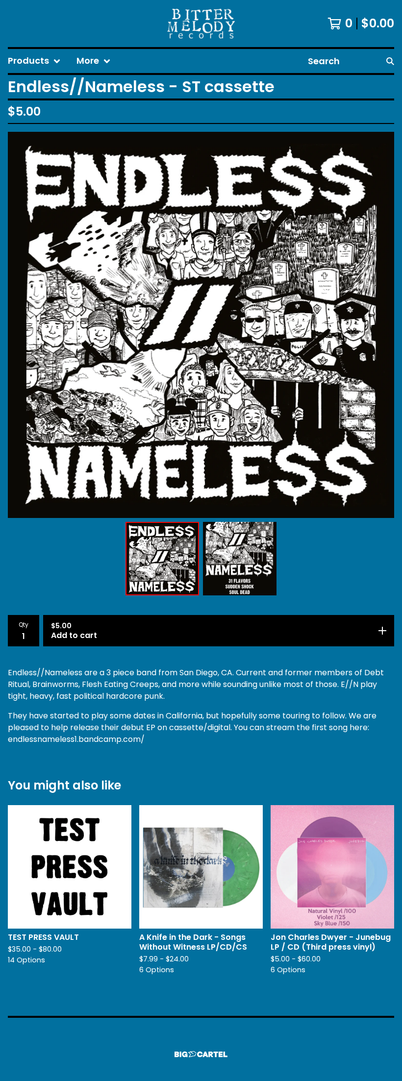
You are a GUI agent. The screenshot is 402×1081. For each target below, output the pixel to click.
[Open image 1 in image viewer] (201, 325)
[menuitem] (34, 61)
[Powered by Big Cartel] (201, 1054)
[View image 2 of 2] (239, 558)
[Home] (201, 23)
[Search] (390, 61)
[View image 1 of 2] (162, 558)
